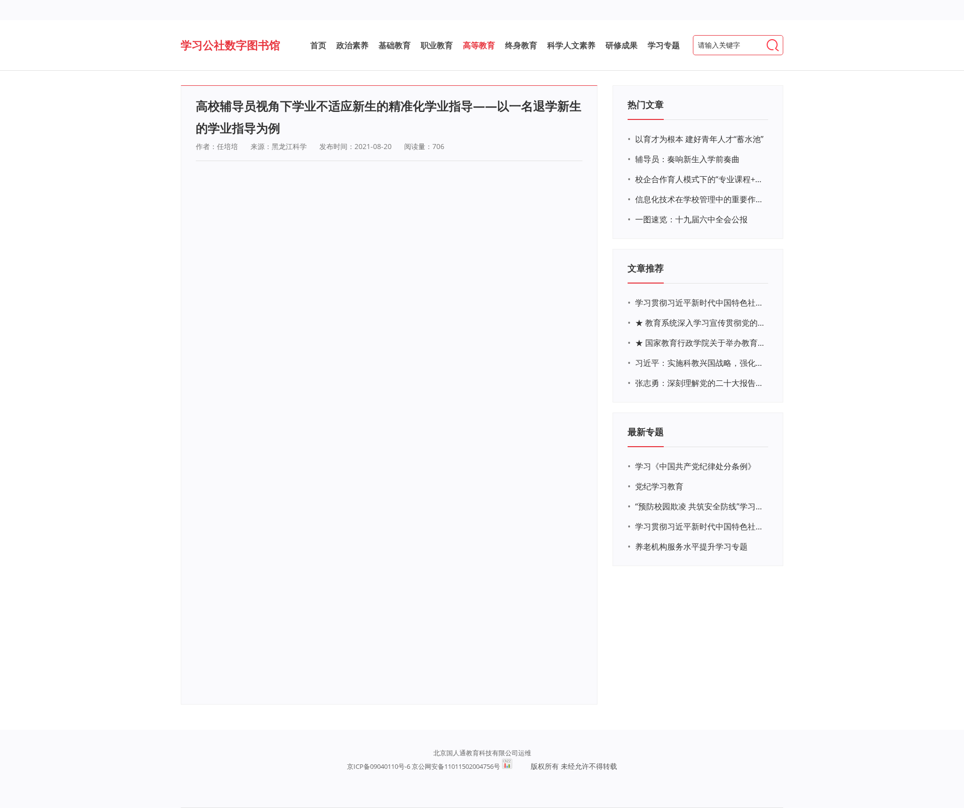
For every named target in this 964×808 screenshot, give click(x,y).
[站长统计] (507, 766)
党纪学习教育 (659, 486)
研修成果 (622, 45)
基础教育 (395, 45)
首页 (318, 45)
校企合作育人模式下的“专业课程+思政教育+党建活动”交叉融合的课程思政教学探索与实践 (700, 179)
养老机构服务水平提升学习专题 (691, 546)
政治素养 (352, 45)
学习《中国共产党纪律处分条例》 (695, 466)
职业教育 (437, 45)
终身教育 (521, 45)
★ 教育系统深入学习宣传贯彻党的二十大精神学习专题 (700, 322)
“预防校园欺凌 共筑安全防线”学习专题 (700, 506)
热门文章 (646, 104)
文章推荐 (646, 268)
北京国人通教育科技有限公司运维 (482, 752)
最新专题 (646, 432)
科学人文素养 (571, 45)
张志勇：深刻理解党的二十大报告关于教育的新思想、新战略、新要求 (700, 382)
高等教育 (479, 45)
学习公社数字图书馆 (230, 44)
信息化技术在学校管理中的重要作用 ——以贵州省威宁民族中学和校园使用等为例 (700, 199)
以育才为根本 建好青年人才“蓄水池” (699, 139)
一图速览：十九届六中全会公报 (691, 219)
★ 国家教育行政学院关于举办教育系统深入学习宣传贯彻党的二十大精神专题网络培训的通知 (700, 342)
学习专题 (664, 45)
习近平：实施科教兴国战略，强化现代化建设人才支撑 (700, 362)
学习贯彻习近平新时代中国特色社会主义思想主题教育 (700, 526)
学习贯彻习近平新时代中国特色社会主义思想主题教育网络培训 (700, 302)
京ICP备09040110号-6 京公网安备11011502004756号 (423, 766)
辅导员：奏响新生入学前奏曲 (687, 159)
